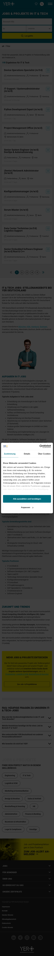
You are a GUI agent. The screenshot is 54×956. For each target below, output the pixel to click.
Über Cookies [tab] (44, 454)
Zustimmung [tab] (10, 454)
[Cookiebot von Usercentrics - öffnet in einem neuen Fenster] (39, 446)
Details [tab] (27, 454)
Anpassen (25, 507)
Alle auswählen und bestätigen (27, 499)
